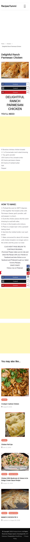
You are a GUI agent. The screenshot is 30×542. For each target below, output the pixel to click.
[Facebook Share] (28, 266)
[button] (28, 277)
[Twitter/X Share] (28, 269)
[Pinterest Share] (28, 273)
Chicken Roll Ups (7, 444)
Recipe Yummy (13, 474)
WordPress (18, 536)
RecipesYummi (8, 6)
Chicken (4, 399)
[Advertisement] (15, 25)
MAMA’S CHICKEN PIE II (9, 517)
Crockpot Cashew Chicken (10, 404)
